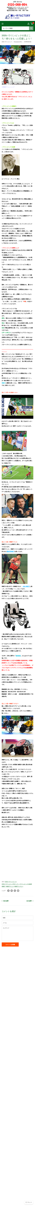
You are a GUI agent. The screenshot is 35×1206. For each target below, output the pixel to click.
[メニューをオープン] (2, 23)
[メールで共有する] (18, 890)
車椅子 (4, 383)
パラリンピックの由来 (25, 884)
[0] (32, 24)
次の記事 (29, 901)
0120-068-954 (17, 4)
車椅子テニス (10, 886)
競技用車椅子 (10, 551)
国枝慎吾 (18, 655)
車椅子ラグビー (18, 886)
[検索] (31, 28)
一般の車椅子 (26, 586)
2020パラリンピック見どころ (10, 884)
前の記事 (5, 901)
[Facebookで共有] (8, 890)
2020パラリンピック (7, 41)
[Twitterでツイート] (15, 890)
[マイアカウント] (28, 24)
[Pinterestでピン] (11, 890)
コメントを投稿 (10, 944)
